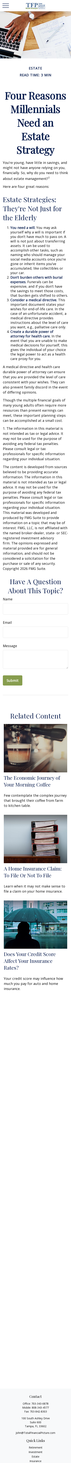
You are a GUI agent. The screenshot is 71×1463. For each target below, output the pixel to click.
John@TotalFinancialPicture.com (35, 1433)
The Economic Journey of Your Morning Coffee (32, 781)
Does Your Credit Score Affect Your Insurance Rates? (30, 961)
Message (10, 646)
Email (7, 622)
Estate (35, 1456)
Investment (35, 1452)
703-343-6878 (39, 1403)
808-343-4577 (40, 1407)
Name (7, 599)
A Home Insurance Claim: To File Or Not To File (33, 872)
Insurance (35, 1461)
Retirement (35, 1447)
